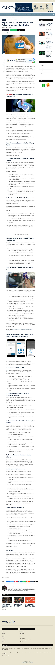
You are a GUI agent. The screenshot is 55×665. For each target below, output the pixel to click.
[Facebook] (3, 60)
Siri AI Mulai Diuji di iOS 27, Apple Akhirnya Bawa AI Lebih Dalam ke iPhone (49, 26)
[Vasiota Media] (8, 7)
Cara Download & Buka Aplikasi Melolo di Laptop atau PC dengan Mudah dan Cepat (7, 606)
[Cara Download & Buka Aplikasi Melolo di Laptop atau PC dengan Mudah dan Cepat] (7, 600)
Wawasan (40, 14)
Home (3, 14)
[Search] (53, 14)
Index (6, 14)
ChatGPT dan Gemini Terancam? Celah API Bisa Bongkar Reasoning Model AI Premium (49, 44)
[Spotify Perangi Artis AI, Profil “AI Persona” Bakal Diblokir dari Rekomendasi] (42, 53)
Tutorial (23, 14)
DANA (7, 370)
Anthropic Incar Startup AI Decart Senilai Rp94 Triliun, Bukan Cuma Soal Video (49, 35)
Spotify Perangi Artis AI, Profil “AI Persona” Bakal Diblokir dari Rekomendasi (49, 54)
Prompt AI (28, 14)
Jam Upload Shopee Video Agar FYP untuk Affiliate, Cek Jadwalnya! (30, 605)
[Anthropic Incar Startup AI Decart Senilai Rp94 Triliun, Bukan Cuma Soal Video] (42, 34)
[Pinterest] (3, 68)
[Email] (3, 71)
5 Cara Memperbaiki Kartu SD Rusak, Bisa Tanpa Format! (18, 605)
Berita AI (10, 14)
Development (34, 14)
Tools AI (18, 14)
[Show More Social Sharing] (26, 30)
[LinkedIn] (3, 65)
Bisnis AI (14, 14)
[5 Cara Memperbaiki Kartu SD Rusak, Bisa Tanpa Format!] (19, 600)
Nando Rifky (5, 27)
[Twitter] (3, 63)
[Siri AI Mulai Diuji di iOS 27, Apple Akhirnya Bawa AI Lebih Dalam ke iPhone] (42, 25)
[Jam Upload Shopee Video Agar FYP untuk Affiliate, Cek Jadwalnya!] (30, 600)
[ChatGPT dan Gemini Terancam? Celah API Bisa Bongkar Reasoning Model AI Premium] (42, 43)
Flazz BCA (7, 577)
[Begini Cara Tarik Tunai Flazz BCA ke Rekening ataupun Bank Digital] (18, 53)
